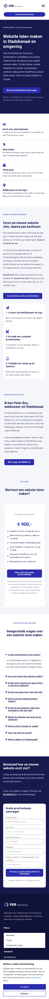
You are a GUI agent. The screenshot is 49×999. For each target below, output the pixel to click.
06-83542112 (10, 794)
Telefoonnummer (13, 837)
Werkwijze (10, 935)
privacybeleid (35, 977)
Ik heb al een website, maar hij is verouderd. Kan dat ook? (24, 709)
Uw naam (9, 827)
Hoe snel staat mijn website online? (25, 676)
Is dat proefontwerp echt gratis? (24, 654)
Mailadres (10, 847)
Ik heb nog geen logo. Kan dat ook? (25, 692)
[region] (24, 979)
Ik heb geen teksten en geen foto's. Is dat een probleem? (25, 684)
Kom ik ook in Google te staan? (23, 726)
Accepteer (24, 987)
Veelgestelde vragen (14, 945)
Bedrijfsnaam (11, 817)
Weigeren (24, 993)
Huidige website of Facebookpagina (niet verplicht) (22, 858)
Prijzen (9, 940)
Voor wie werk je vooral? (20, 733)
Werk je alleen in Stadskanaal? (23, 739)
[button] (43, 6)
